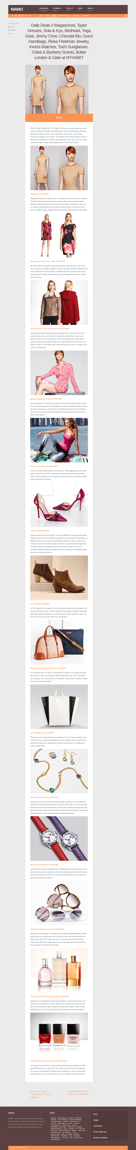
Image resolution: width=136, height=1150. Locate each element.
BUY (59, 117)
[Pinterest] (19, 15)
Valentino (71, 1128)
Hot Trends (85, 15)
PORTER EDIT (55, 1136)
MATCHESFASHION (75, 1119)
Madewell (76, 1134)
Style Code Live (62, 1123)
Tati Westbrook (66, 1132)
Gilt (76, 1128)
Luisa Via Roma (55, 1125)
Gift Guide (76, 15)
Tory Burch (65, 1137)
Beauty (91, 9)
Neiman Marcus (61, 1118)
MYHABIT (13, 30)
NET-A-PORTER (63, 1119)
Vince (74, 1132)
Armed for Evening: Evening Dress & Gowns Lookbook (40, 1094)
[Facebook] (12, 15)
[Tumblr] (23, 15)
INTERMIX (64, 1136)
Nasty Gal (82, 1128)
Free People (68, 1134)
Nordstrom (71, 1118)
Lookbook (43, 9)
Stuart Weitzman (55, 1139)
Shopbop (53, 1118)
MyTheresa (71, 1127)
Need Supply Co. (56, 1137)
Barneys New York (75, 1121)
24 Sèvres (77, 1123)
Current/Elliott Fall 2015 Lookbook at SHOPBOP (77, 1092)
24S (63, 1134)
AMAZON (65, 1121)
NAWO (17, 9)
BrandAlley (79, 1127)
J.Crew (65, 1128)
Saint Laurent (78, 1137)
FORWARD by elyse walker (59, 1127)
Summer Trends (55, 1134)
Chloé (70, 1136)
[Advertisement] (113, 58)
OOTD (70, 1123)
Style (69, 9)
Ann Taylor (77, 1136)
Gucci (71, 1137)
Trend (47, 15)
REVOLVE (78, 1118)
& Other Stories (65, 1125)
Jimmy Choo (81, 1130)
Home (41, 15)
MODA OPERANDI (64, 1130)
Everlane (74, 1125)
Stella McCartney (56, 1132)
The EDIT (53, 1123)
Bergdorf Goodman (56, 1128)
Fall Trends (54, 1130)
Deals (54, 15)
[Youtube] (30, 15)
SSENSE (74, 1130)
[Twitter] (26, 15)
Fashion (56, 9)
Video (80, 9)
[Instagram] (16, 15)
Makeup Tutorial (64, 15)
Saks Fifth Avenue (56, 1121)
